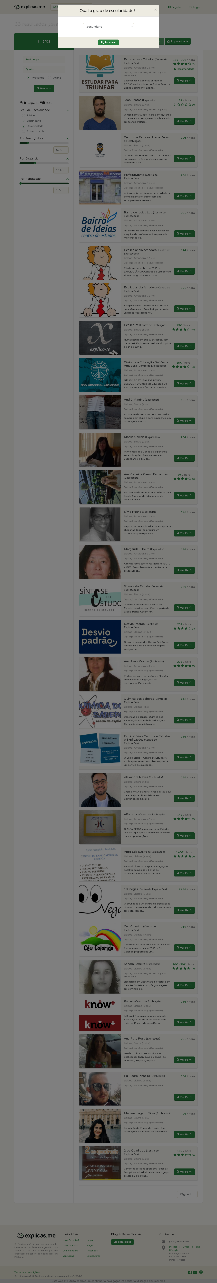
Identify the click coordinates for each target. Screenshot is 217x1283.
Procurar (110, 42)
